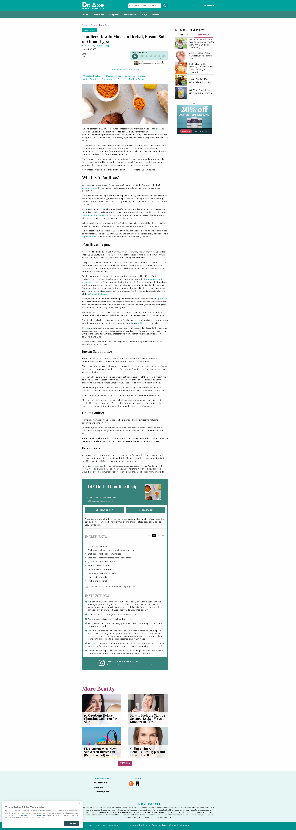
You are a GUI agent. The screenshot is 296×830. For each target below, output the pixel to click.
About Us (98, 787)
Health (85, 15)
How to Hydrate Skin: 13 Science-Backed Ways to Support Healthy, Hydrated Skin (147, 720)
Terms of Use (151, 825)
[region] (42, 814)
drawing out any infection (94, 215)
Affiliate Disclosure (167, 825)
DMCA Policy (184, 825)
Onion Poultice (90, 79)
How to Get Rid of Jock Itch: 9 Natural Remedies (199, 80)
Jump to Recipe (118, 70)
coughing (139, 323)
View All (125, 763)
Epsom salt (162, 299)
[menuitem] (86, 14)
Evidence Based (90, 30)
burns (158, 129)
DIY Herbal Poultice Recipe (131, 79)
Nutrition (98, 15)
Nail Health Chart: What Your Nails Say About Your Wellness (200, 56)
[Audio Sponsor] (148, 63)
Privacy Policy (136, 825)
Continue (72, 823)
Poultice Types (113, 76)
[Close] (79, 803)
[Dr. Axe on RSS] (131, 783)
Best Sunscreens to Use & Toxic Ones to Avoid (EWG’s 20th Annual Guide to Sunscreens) (201, 43)
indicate (95, 466)
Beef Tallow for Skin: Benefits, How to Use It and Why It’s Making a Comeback (201, 68)
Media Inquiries (101, 792)
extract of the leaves (97, 294)
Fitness (155, 15)
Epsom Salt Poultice (135, 76)
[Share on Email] (84, 54)
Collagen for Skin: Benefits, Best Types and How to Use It (147, 751)
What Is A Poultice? (92, 76)
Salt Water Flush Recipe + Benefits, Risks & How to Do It (201, 93)
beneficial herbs (89, 188)
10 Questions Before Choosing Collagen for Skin (100, 718)
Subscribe (209, 6)
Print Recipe (133, 70)
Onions (85, 328)
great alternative (91, 237)
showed (141, 265)
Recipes (113, 15)
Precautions (108, 79)
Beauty (142, 15)
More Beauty (98, 688)
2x (158, 536)
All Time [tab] (184, 35)
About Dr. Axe (100, 783)
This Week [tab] (203, 35)
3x (163, 536)
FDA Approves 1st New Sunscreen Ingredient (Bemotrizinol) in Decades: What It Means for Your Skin (101, 755)
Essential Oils (129, 15)
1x (154, 536)
